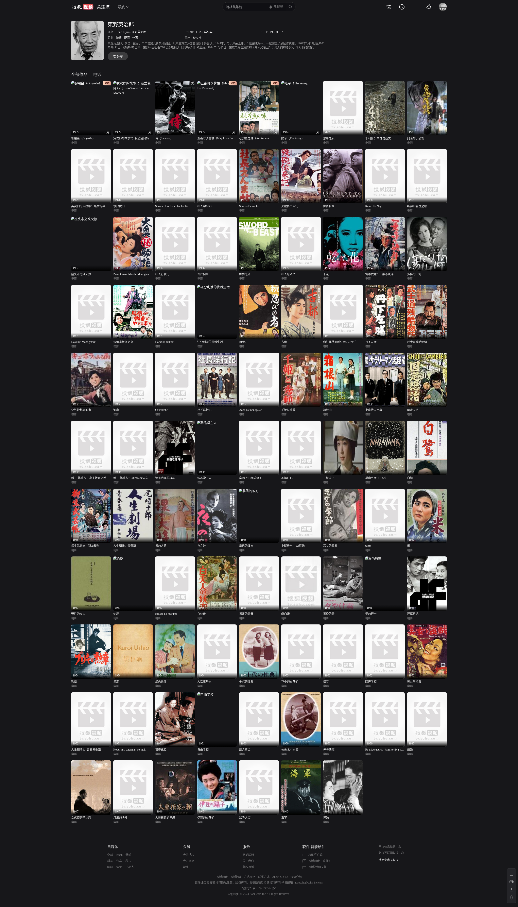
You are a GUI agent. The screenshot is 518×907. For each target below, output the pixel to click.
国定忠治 (412, 409)
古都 (284, 341)
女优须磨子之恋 (81, 817)
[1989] (385, 83)
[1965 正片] (175, 83)
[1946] (175, 762)
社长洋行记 (204, 409)
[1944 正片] (296, 83)
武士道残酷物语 (417, 341)
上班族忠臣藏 (373, 409)
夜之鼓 (201, 545)
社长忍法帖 (288, 274)
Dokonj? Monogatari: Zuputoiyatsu (83, 342)
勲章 (74, 681)
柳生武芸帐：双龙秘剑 (85, 545)
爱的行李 (371, 613)
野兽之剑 (245, 274)
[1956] (217, 558)
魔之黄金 (245, 749)
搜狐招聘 (236, 876)
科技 (128, 860)
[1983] (427, 83)
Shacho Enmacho (249, 206)
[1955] (373, 558)
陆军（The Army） (292, 138)
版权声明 (241, 882)
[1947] (427, 694)
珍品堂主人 (204, 478)
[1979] (91, 151)
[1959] (259, 423)
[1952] (343, 626)
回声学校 (371, 681)
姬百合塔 (328, 206)
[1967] (84, 219)
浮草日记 (412, 613)
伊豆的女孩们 (205, 817)
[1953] (259, 626)
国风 (110, 867)
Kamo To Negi (373, 206)
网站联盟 (248, 854)
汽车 (119, 860)
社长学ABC (204, 206)
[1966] (175, 219)
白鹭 (410, 478)
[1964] (343, 219)
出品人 (129, 867)
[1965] (259, 219)
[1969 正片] (133, 83)
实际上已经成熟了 (250, 478)
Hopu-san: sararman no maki (129, 749)
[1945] (217, 762)
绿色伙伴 (161, 681)
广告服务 (250, 876)
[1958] (343, 423)
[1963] (213, 287)
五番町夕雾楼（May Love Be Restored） (215, 139)
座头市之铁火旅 (81, 274)
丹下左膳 (371, 341)
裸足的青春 (246, 613)
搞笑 (119, 867)
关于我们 (248, 860)
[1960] (385, 355)
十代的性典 (246, 681)
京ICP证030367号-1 (265, 888)
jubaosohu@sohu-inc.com (308, 882)
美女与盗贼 (414, 681)
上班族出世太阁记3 (293, 545)
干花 (326, 274)
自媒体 (112, 847)
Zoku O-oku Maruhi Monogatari (132, 274)
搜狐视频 (82, 7)
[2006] (343, 83)
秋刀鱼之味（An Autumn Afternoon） (254, 139)
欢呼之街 (245, 817)
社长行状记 (162, 274)
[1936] (343, 762)
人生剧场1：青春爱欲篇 (86, 749)
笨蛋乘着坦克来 (123, 341)
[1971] (175, 151)
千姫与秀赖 (288, 409)
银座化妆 (161, 749)
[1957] (427, 491)
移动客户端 (315, 854)
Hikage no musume (166, 613)
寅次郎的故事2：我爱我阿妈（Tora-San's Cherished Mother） (132, 139)
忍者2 (242, 341)
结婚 (410, 749)
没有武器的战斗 (165, 478)
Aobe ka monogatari (250, 409)
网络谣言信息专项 (390, 859)
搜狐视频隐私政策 (221, 882)
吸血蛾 (285, 613)
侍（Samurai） (164, 138)
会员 (186, 847)
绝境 (116, 613)
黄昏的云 (328, 613)
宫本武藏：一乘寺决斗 (379, 274)
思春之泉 (328, 138)
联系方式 (264, 876)
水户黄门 (119, 206)
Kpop (119, 854)
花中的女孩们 (289, 681)
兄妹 (326, 817)
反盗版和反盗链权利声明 (265, 882)
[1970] (217, 151)
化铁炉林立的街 (81, 409)
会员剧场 (188, 860)
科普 (110, 860)
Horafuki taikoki (164, 341)
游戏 (128, 854)
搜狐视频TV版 (317, 867)
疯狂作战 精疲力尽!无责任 (339, 341)
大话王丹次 (204, 681)
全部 (110, 854)
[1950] (259, 694)
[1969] (259, 151)
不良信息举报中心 (390, 846)
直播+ (326, 860)
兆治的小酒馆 (415, 138)
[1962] (91, 355)
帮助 (186, 867)
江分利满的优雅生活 (210, 341)
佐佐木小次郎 (289, 749)
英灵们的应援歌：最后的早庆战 (89, 206)
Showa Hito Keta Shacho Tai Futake (171, 206)
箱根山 (327, 409)
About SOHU (280, 876)
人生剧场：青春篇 (124, 545)
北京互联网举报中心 (391, 852)
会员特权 (188, 854)
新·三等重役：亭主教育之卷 (88, 478)
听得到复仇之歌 (417, 206)
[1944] (259, 762)
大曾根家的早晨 (165, 817)
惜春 (326, 681)
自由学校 (203, 749)
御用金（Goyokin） (83, 138)
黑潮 (116, 681)
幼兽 (368, 545)
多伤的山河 (414, 274)
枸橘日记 (287, 478)
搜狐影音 (314, 860)
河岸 (116, 409)
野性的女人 (78, 613)
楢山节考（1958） (376, 478)
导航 (121, 7)
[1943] (301, 762)
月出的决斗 (120, 817)
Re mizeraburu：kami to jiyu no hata (383, 750)
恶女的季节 (330, 545)
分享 (120, 56)
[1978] (133, 151)
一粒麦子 (328, 478)
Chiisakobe (161, 409)
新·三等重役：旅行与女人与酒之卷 (132, 478)
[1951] (133, 694)
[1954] (91, 626)
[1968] (301, 151)
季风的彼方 (246, 545)
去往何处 (203, 274)
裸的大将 (161, 545)
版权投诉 (248, 867)
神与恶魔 (328, 749)
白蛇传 (201, 613)
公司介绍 (296, 876)
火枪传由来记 (289, 206)
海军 (284, 817)
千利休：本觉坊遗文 (378, 138)
